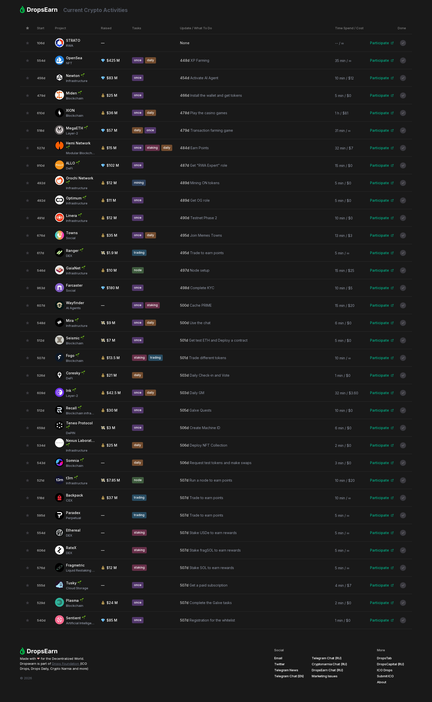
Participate (379, 43)
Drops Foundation (66, 664)
